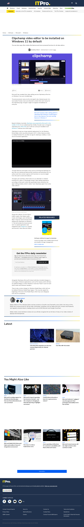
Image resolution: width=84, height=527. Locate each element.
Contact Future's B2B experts (50, 514)
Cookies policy (46, 512)
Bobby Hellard (36, 50)
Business (12, 8)
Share (15, 90)
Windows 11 (15, 128)
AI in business (37, 11)
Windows (25, 33)
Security (40, 8)
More (61, 8)
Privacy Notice (24, 268)
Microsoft (18, 33)
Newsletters (66, 512)
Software (10, 33)
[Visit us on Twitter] (9, 501)
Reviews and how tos (47, 11)
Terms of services (32, 267)
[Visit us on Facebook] (4, 501)
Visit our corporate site (51, 486)
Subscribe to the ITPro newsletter (24, 11)
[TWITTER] (18, 301)
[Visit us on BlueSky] (19, 501)
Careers (25, 514)
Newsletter (49, 90)
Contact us (46, 509)
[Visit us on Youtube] (14, 501)
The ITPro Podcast (58, 11)
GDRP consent (6, 514)
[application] (31, 153)
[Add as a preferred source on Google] (7, 490)
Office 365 (23, 126)
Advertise (55, 8)
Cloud (18, 8)
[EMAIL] (21, 301)
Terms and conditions (69, 509)
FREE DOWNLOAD (39, 244)
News (55, 49)
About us (25, 509)
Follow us (41, 90)
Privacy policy (6, 512)
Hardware (24, 8)
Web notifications (27, 512)
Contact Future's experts (9, 509)
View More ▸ (42, 471)
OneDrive (23, 226)
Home (4, 33)
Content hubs (47, 8)
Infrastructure (32, 8)
